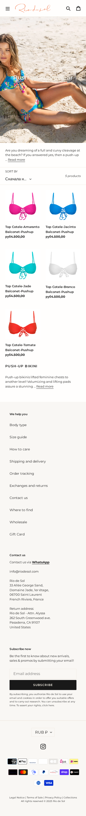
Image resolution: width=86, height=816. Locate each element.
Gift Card (17, 534)
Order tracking (22, 473)
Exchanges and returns (29, 486)
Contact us (19, 498)
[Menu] (8, 8)
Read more (16, 159)
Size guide (18, 437)
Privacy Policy (53, 797)
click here (48, 705)
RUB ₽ (41, 732)
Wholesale (18, 522)
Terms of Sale (35, 797)
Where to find (21, 510)
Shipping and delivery (28, 461)
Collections (70, 797)
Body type (18, 425)
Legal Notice (17, 797)
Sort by (11, 171)
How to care (20, 449)
